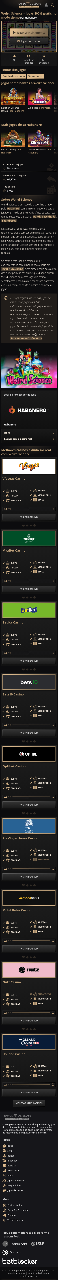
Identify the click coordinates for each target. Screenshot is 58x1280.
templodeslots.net (29, 1276)
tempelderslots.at (21, 1270)
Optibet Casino (14, 766)
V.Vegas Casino (13, 479)
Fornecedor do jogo (13, 164)
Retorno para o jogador (15, 175)
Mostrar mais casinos (29, 1103)
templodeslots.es (16, 1273)
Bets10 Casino (13, 694)
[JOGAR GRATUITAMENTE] (13, 96)
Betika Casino (12, 622)
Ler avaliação (44, 61)
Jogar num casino (12, 269)
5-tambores (35, 76)
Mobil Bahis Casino (16, 910)
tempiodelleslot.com (38, 1273)
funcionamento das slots (26, 338)
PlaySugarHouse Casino (20, 838)
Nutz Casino (11, 982)
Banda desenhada (14, 76)
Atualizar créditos (29, 61)
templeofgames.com (43, 1270)
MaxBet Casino (13, 550)
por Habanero (28, 17)
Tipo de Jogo (9, 186)
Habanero (13, 208)
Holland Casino (13, 1054)
